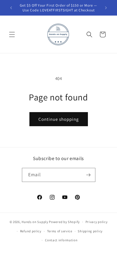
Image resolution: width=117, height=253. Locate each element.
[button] (12, 34)
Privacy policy (97, 222)
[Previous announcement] (11, 7)
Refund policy (30, 231)
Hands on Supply (35, 222)
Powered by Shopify (64, 222)
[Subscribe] (88, 175)
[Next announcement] (105, 7)
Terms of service (59, 231)
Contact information (61, 240)
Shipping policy (90, 231)
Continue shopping (58, 119)
